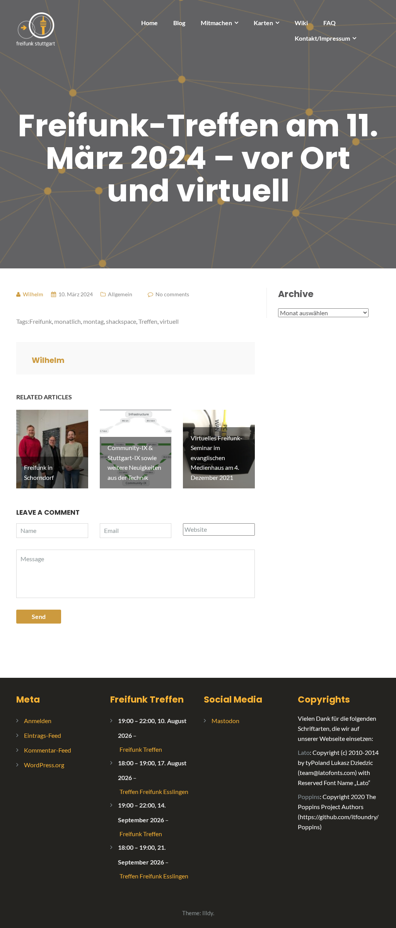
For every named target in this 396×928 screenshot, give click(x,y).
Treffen (147, 321)
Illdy (207, 912)
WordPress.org (44, 764)
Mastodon (225, 720)
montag (93, 321)
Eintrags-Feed (42, 735)
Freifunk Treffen (147, 699)
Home (149, 22)
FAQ (329, 22)
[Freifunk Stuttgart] (35, 28)
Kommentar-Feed (47, 750)
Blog (179, 22)
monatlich (67, 321)
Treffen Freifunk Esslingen (153, 791)
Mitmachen (216, 22)
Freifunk (40, 321)
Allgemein (120, 294)
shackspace (121, 321)
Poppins (309, 796)
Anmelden (37, 720)
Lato (304, 752)
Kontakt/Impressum (322, 38)
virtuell (169, 321)
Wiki (301, 22)
